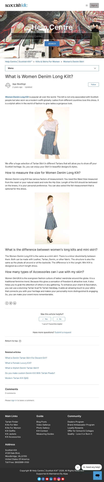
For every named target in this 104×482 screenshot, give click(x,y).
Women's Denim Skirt (73, 61)
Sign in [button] (94, 5)
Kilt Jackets (10, 434)
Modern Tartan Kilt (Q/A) (16, 378)
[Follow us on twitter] (39, 479)
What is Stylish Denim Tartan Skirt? (22, 368)
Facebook (7, 303)
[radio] (45, 319)
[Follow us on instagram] (59, 479)
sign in (14, 400)
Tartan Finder (11, 421)
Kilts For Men (11, 424)
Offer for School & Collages (81, 431)
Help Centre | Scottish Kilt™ (18, 61)
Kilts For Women (13, 428)
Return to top (11, 341)
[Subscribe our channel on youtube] (47, 479)
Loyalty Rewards (75, 428)
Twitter (10, 303)
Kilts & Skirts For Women (48, 61)
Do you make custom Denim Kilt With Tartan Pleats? (30, 373)
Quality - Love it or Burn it (80, 434)
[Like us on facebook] (43, 479)
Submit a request (63, 332)
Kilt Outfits (10, 431)
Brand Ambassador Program (81, 424)
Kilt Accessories (13, 437)
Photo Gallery (42, 428)
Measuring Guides (45, 434)
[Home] (16, 5)
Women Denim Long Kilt (17, 97)
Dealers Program (76, 421)
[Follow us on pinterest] (55, 479)
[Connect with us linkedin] (51, 479)
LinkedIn (14, 303)
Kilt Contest (42, 431)
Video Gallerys (43, 424)
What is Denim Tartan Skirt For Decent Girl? (26, 358)
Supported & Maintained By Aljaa (52, 473)
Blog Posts (41, 421)
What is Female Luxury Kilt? (18, 363)
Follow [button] (93, 85)
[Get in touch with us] (62, 479)
